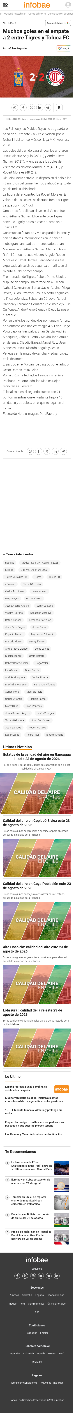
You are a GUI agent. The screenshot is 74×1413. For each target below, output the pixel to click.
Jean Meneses (34, 706)
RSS (37, 1312)
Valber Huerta (40, 677)
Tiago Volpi (41, 663)
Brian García (32, 670)
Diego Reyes (12, 598)
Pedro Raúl (33, 734)
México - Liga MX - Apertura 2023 (40, 562)
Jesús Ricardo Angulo (17, 713)
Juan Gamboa (13, 727)
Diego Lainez (42, 648)
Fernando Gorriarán (40, 620)
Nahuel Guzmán (32, 584)
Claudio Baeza (38, 698)
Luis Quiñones (37, 641)
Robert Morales (37, 727)
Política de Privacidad (52, 1382)
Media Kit (37, 1362)
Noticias (8, 23)
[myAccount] (68, 5)
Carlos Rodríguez (14, 591)
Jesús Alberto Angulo (17, 605)
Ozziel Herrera (37, 655)
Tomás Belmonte (14, 720)
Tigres (37, 577)
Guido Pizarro (33, 598)
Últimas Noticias (56, 1303)
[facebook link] (17, 1276)
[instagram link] (33, 1276)
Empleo (44, 1332)
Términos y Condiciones (24, 1382)
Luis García (11, 670)
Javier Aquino (39, 591)
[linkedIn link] (57, 1276)
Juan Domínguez (40, 720)
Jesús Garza (40, 627)
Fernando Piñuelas (44, 684)
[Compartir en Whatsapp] (14, 107)
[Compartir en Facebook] (23, 107)
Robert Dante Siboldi (16, 663)
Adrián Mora (12, 691)
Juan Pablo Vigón (15, 627)
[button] (5, 5)
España (39, 1295)
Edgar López (12, 734)
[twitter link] (25, 1276)
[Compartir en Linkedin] (39, 107)
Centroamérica (36, 1303)
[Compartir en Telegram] (48, 107)
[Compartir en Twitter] (31, 107)
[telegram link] (49, 1276)
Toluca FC (54, 577)
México (9, 569)
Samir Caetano (44, 605)
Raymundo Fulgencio (42, 634)
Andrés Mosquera (15, 677)
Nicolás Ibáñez (13, 655)
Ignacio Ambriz (54, 734)
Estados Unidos (55, 1295)
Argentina (15, 1353)
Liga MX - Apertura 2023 (34, 569)
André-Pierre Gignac (16, 648)
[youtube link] (41, 1276)
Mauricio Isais (34, 691)
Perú (22, 1303)
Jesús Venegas (45, 713)
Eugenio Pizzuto (14, 634)
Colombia (27, 1295)
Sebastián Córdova (41, 612)
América (14, 1295)
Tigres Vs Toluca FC (16, 577)
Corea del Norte (32, 13)
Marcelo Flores (13, 641)
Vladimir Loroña (14, 612)
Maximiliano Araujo (16, 684)
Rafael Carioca (13, 620)
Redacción (31, 1332)
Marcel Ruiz (11, 706)
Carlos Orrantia (13, 698)
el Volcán (10, 584)
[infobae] (37, 5)
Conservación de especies (57, 13)
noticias (9, 562)
